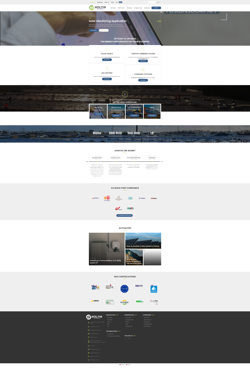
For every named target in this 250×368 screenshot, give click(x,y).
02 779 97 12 (93, 345)
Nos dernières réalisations (124, 215)
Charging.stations (138, 7)
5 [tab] (160, 25)
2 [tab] (160, 18)
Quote (120, 2)
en (157, 2)
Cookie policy (110, 333)
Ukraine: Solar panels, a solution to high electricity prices (134, 261)
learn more (94, 32)
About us (107, 2)
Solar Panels (113, 7)
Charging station (130, 319)
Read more (107, 59)
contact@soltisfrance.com (95, 330)
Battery (127, 322)
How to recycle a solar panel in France (143, 246)
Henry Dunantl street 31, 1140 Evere (97, 342)
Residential (100, 2)
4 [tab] (160, 23)
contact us (104, 32)
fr (159, 2)
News (112, 2)
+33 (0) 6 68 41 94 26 (94, 326)
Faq (117, 2)
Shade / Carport (121, 7)
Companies (92, 2)
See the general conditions (113, 336)
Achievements (147, 7)
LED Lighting (129, 7)
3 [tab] (160, 20)
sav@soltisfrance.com (94, 333)
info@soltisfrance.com (95, 349)
